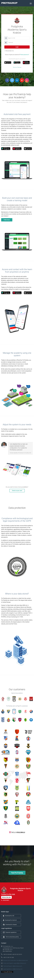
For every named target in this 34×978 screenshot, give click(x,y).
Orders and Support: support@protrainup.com (14, 963)
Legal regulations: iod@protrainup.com (12, 969)
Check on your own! (17, 490)
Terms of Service (17, 67)
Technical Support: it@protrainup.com (12, 966)
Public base (7, 219)
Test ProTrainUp (17, 873)
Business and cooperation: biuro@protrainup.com (15, 960)
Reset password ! (24, 54)
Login (17, 47)
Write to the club (6, 897)
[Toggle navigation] (31, 3)
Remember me (10, 50)
